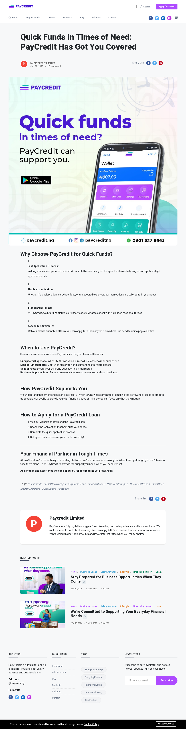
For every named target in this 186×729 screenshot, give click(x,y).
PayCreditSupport (117, 484)
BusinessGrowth (140, 484)
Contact (112, 17)
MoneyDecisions (30, 488)
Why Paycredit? (33, 17)
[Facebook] (151, 18)
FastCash (63, 488)
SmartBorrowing (54, 484)
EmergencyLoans (75, 484)
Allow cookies (166, 724)
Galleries (96, 17)
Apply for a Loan (166, 6)
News (52, 17)
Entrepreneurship (94, 669)
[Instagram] (169, 18)
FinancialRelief (96, 484)
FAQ (82, 17)
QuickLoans (49, 488)
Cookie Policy (91, 724)
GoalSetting (91, 700)
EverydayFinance (93, 677)
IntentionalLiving (93, 684)
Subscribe (167, 680)
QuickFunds (35, 484)
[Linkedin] (163, 18)
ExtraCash (157, 484)
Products (67, 17)
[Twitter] (157, 18)
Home (15, 17)
